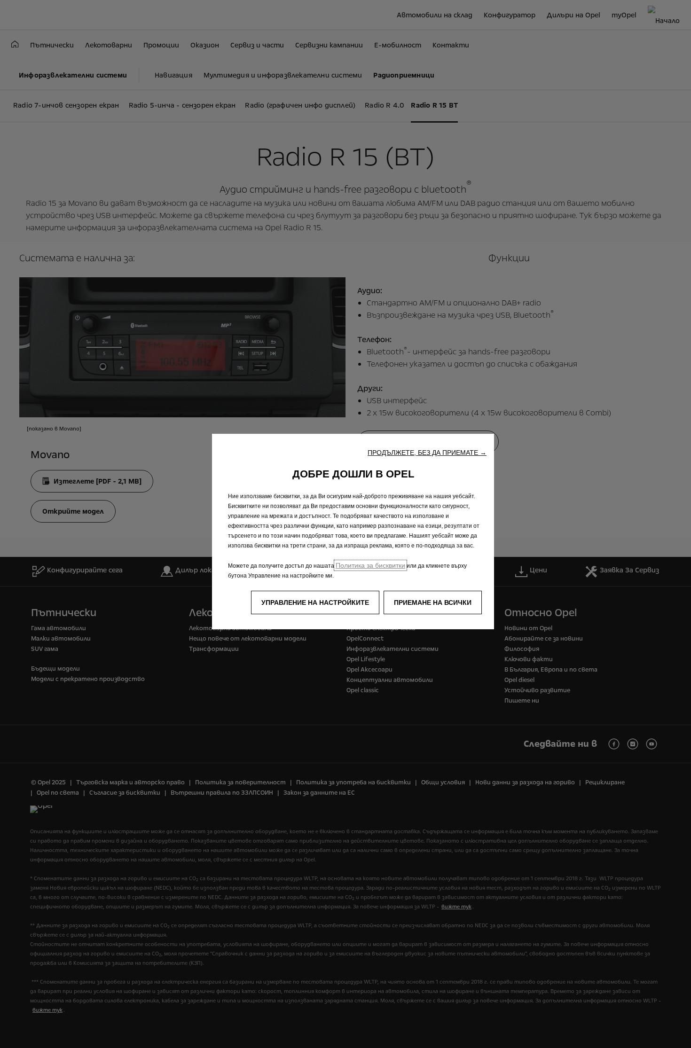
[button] (427, 452)
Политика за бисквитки (370, 565)
